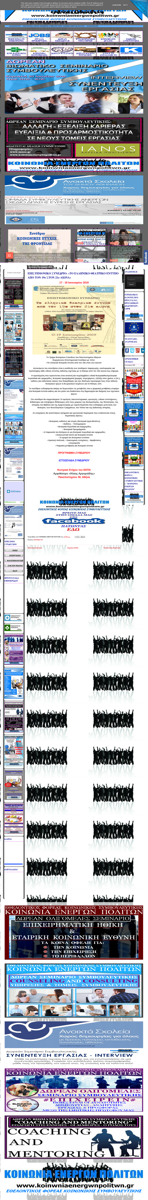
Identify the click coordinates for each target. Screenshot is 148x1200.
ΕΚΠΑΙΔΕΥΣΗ (38, 540)
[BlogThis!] (78, 537)
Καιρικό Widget (14, 491)
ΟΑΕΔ (14, 550)
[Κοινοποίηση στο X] (80, 537)
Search (131, 284)
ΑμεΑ (15, 571)
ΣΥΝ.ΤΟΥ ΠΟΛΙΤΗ (15, 566)
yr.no (22, 502)
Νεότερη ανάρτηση (35, 548)
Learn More (116, 5)
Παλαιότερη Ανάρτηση (111, 548)
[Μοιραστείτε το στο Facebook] (82, 537)
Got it (125, 5)
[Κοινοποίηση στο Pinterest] (84, 537)
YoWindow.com (10, 502)
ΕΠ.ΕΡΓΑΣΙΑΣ (15, 556)
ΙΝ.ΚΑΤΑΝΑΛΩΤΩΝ (15, 561)
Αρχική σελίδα (72, 548)
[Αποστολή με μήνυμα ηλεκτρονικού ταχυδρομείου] (76, 537)
